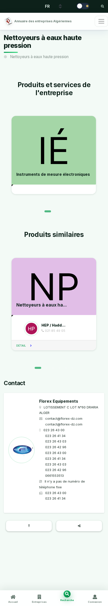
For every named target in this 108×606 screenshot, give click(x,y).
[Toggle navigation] (101, 21)
